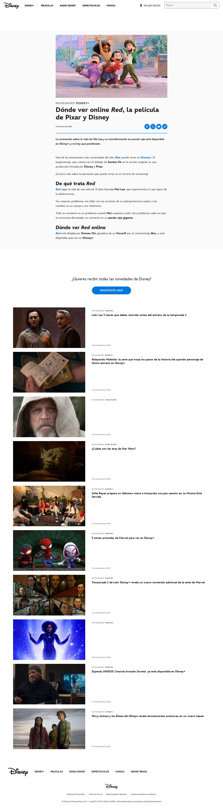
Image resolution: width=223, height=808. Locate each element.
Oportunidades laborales (116, 794)
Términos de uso (95, 794)
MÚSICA (120, 771)
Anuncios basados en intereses (143, 794)
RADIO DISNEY (77, 771)
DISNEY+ (39, 771)
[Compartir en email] (159, 126)
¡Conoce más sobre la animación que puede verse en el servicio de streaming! (102, 174)
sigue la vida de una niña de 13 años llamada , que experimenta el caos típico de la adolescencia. (111, 192)
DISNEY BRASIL (139, 771)
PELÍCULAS (57, 771)
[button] (153, 5)
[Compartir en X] (153, 126)
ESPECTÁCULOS (100, 771)
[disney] (18, 772)
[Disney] (11, 6)
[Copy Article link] (164, 126)
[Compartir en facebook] (147, 126)
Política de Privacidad (76, 794)
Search (215, 5)
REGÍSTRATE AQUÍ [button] (111, 290)
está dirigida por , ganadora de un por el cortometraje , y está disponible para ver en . (110, 236)
